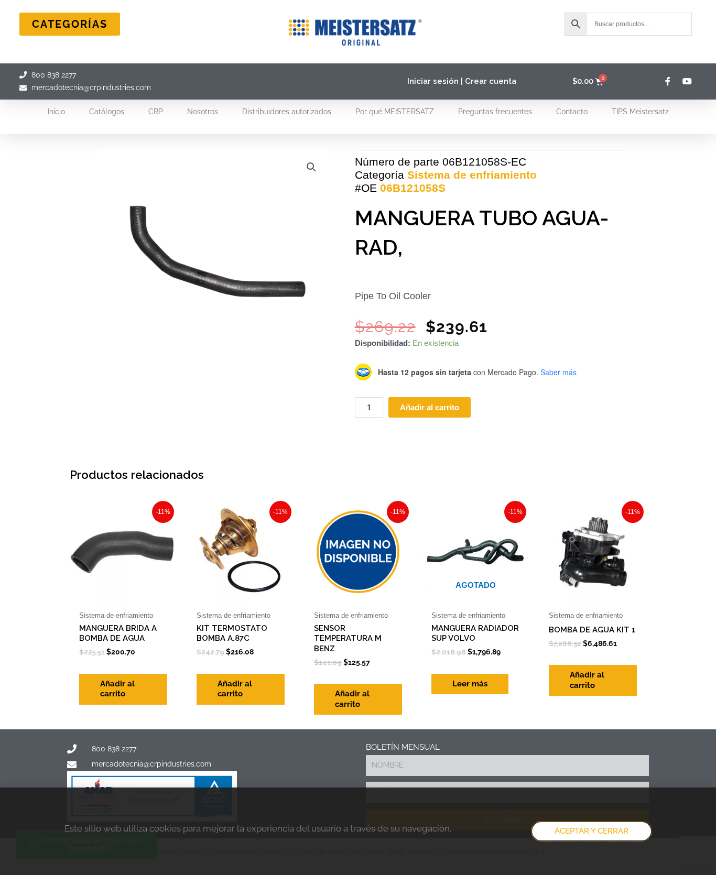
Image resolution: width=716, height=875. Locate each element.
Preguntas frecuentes (495, 111)
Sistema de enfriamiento (472, 175)
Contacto (572, 111)
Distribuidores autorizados (286, 111)
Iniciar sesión (433, 81)
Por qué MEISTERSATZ (394, 111)
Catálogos (106, 111)
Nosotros (202, 111)
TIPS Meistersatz (640, 111)
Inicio (56, 111)
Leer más (469, 683)
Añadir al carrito (429, 407)
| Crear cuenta (488, 81)
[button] (311, 167)
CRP (155, 111)
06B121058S (413, 188)
